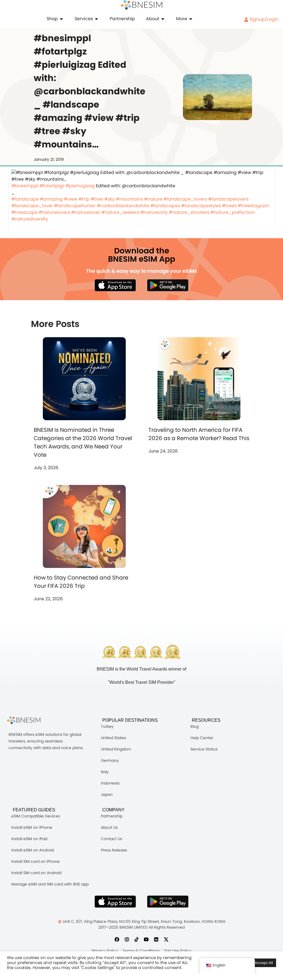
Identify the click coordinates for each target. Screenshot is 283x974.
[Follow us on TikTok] (136, 939)
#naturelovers (54, 212)
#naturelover (85, 212)
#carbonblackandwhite (123, 205)
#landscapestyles (201, 205)
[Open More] (190, 18)
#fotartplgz (52, 186)
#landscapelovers (228, 199)
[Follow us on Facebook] (117, 939)
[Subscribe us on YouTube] (146, 939)
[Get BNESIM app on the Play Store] (167, 285)
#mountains (129, 199)
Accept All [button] (264, 962)
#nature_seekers (120, 212)
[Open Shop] (61, 18)
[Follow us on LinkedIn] (156, 939)
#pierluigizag (80, 186)
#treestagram (253, 205)
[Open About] (163, 18)
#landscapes (165, 205)
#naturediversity (29, 219)
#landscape (25, 199)
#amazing (51, 199)
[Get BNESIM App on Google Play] (167, 901)
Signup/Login (263, 19)
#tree (97, 199)
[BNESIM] (28, 720)
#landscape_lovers (185, 199)
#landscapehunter (75, 205)
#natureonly (154, 212)
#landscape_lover (32, 205)
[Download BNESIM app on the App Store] (115, 285)
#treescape (24, 212)
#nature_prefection (232, 212)
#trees (229, 205)
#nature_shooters (189, 212)
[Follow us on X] (166, 939)
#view (70, 199)
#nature (153, 199)
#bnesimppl (24, 186)
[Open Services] (96, 18)
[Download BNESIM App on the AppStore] (115, 901)
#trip (84, 199)
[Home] (141, 5)
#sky (109, 199)
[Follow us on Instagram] (127, 939)
